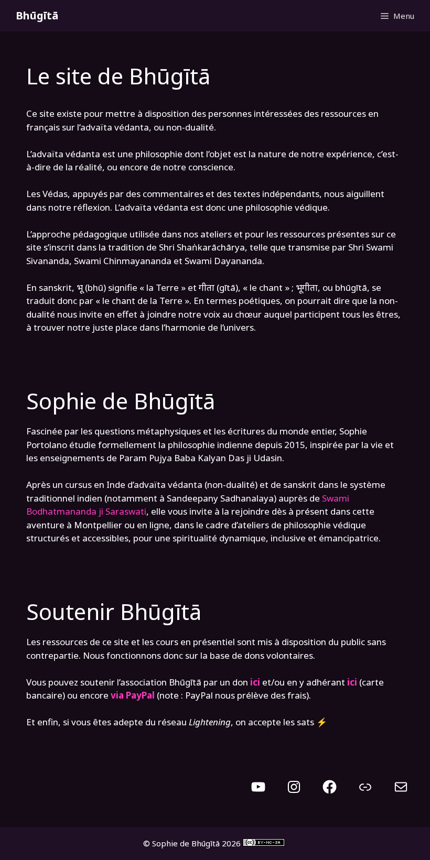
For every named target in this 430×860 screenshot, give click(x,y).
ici (352, 682)
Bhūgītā (37, 15)
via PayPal (133, 695)
